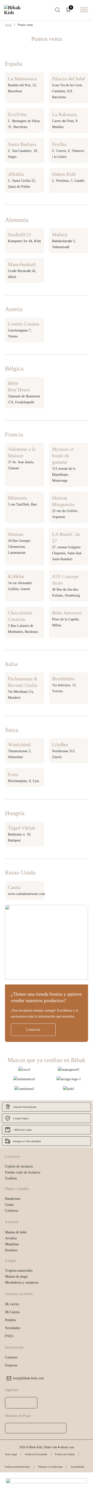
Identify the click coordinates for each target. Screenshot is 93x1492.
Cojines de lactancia (19, 1166)
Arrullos (11, 1238)
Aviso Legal (11, 1454)
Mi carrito (12, 1304)
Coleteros (11, 1210)
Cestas (9, 1205)
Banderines (12, 1199)
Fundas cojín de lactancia (22, 1172)
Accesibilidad (77, 1466)
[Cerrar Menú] (58, 702)
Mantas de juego (16, 1276)
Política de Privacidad (36, 1454)
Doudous (11, 1250)
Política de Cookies (65, 1454)
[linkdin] (31, 1402)
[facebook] (11, 1402)
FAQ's (9, 1336)
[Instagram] (21, 1402)
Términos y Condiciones (50, 1466)
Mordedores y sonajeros (21, 1282)
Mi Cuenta (12, 1312)
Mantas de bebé (16, 1232)
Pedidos (10, 1320)
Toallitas (11, 1178)
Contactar (33, 1029)
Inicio (8, 25)
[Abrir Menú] (84, 9)
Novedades (12, 1328)
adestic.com (67, 1447)
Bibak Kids (44, 701)
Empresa (11, 1365)
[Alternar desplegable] (57, 9)
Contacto (11, 1357)
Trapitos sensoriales (18, 1270)
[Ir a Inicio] (16, 10)
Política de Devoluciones (17, 1466)
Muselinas (12, 1244)
